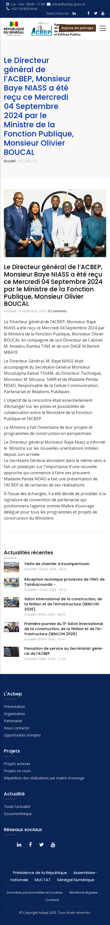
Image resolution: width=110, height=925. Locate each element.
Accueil (9, 160)
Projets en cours (17, 770)
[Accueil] (42, 29)
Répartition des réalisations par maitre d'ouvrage (44, 778)
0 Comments (57, 311)
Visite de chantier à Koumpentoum (56, 563)
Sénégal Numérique (75, 879)
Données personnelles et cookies (35, 892)
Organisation (14, 713)
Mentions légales (83, 892)
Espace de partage (78, 28)
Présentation (14, 706)
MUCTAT (43, 879)
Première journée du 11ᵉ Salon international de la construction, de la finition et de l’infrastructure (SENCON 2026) (63, 628)
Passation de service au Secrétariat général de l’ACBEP (63, 651)
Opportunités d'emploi (22, 735)
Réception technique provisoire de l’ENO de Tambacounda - (64, 582)
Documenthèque (18, 813)
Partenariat (13, 720)
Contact (52, 899)
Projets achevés (17, 763)
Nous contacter (17, 728)
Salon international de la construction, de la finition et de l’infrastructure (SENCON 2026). (63, 604)
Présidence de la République (40, 872)
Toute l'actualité (17, 806)
